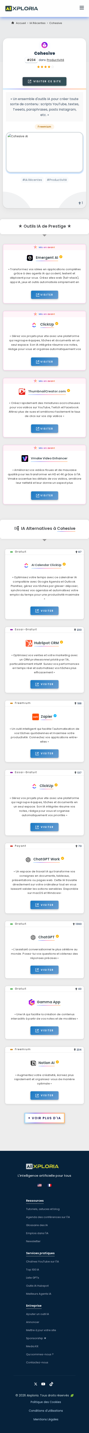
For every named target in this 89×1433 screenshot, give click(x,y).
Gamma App (48, 1002)
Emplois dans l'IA (37, 1233)
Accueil (21, 23)
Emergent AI (47, 257)
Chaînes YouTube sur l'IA (42, 1261)
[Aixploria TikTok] (52, 1382)
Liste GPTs (32, 1278)
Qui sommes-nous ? (40, 1354)
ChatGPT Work (46, 859)
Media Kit (32, 1346)
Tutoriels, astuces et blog (43, 1209)
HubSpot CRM (46, 642)
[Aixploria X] (36, 1382)
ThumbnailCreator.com (47, 391)
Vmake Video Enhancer (49, 458)
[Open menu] (82, 8)
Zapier (46, 716)
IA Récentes (38, 23)
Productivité (55, 60)
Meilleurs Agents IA (38, 1294)
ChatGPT (46, 937)
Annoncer (32, 1322)
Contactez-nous (37, 1362)
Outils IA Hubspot (37, 1286)
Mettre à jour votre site (41, 1330)
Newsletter (33, 1241)
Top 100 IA (32, 1270)
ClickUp (47, 324)
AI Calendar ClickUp (46, 565)
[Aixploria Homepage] (23, 8)
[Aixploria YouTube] (44, 1382)
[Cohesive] (44, 152)
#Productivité (57, 180)
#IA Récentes (32, 180)
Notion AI (46, 1062)
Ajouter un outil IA (37, 1314)
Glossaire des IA (37, 1225)
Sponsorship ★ (36, 1338)
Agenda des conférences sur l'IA (48, 1217)
